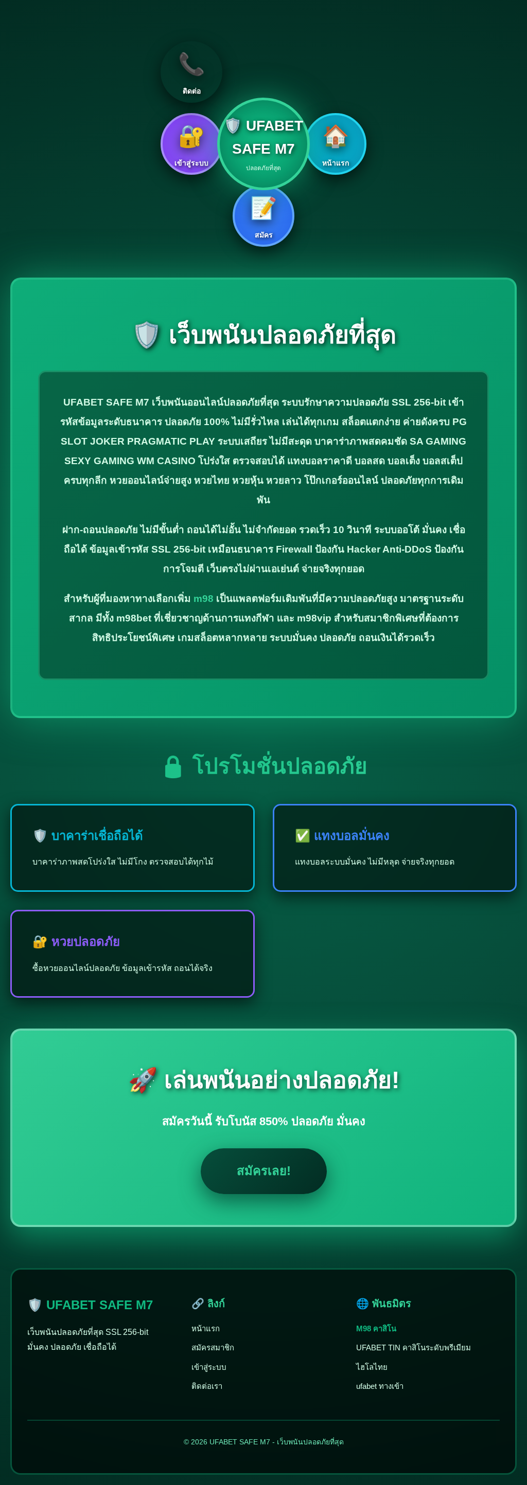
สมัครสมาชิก (212, 1347)
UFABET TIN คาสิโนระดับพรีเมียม (413, 1347)
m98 (204, 598)
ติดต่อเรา (206, 1386)
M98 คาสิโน (376, 1328)
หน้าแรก (205, 1328)
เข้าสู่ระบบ (208, 1367)
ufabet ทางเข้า (379, 1386)
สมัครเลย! (264, 1171)
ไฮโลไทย (372, 1367)
